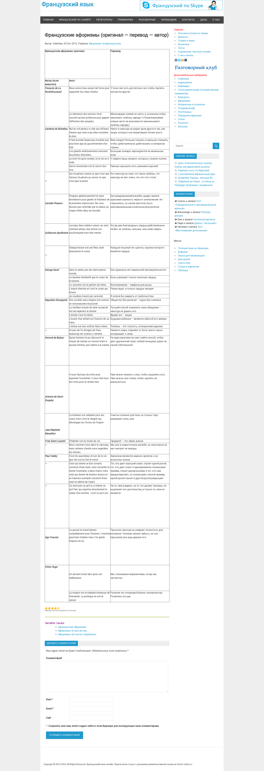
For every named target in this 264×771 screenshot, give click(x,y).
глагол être (184, 262)
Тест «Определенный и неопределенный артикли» (195, 205)
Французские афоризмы (72, 627)
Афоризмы (184, 100)
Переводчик (169, 19)
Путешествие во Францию (193, 248)
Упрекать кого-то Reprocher (194, 170)
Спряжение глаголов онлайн (194, 51)
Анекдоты (184, 97)
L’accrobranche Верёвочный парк (196, 174)
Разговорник (147, 19)
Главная (48, 19)
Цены (203, 19)
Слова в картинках (188, 266)
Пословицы (185, 111)
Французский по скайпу (75, 19)
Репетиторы (104, 19)
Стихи (181, 119)
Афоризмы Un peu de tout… (73, 630)
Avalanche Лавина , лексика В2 (195, 177)
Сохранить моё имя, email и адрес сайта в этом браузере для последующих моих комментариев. (104, 725)
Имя (49, 699)
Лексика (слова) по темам (193, 33)
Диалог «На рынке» (205, 223)
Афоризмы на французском (105, 43)
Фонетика (183, 44)
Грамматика (125, 19)
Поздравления (186, 108)
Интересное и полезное (191, 104)
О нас (216, 19)
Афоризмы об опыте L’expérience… (78, 634)
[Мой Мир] (185, 59)
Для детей (184, 259)
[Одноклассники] (182, 59)
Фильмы (183, 126)
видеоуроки (185, 82)
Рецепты (183, 122)
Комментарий (54, 658)
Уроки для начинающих (191, 255)
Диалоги (183, 37)
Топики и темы (186, 40)
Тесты (181, 48)
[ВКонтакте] (176, 59)
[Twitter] (179, 59)
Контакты (188, 19)
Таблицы (183, 270)
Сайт (48, 717)
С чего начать (185, 55)
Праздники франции (189, 115)
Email (49, 708)
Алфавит (183, 251)
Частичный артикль (204, 219)
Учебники (183, 78)
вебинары (184, 86)
